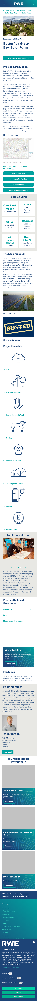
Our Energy (6, 908)
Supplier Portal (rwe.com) (11, 926)
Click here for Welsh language (18, 58)
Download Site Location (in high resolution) (15, 167)
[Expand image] (28, 154)
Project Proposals (8, 917)
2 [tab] (20, 567)
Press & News (6, 930)
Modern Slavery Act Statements (13, 939)
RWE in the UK (8, 10)
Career (4, 923)
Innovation (5, 920)
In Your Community (8, 911)
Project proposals (24, 10)
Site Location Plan (18, 173)
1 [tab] (18, 567)
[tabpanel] (18, 551)
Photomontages (19, 185)
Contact (5, 933)
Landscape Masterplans (19, 179)
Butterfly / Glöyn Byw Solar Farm (18, 13)
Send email (7, 752)
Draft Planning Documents (18, 190)
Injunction (5, 936)
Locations (5, 914)
